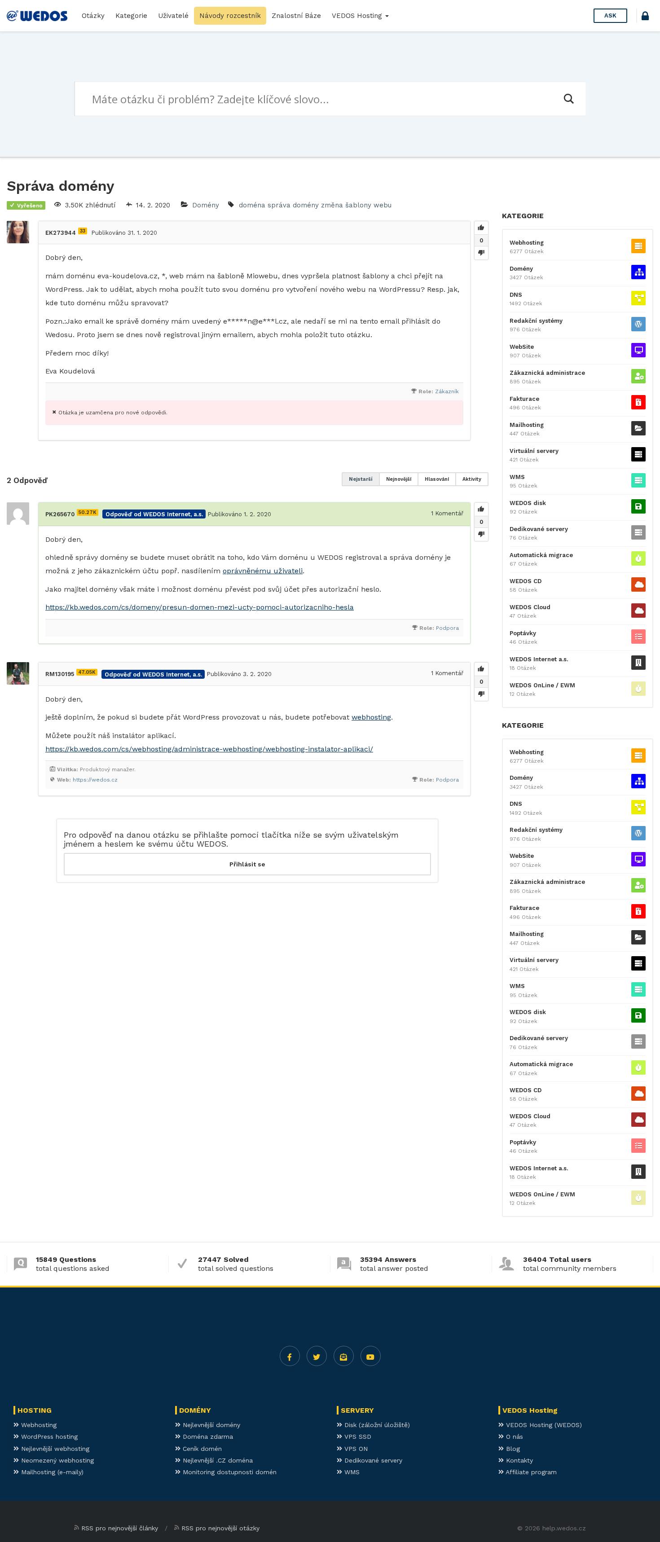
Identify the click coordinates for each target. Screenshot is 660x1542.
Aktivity (471, 479)
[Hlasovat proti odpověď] (481, 534)
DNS (516, 294)
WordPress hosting (48, 1436)
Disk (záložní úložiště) (376, 1424)
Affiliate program (530, 1472)
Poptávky (523, 633)
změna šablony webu (356, 205)
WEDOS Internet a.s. (539, 659)
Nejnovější (398, 479)
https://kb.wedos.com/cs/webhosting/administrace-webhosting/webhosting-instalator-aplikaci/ (209, 749)
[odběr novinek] (344, 1356)
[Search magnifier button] (568, 98)
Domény (205, 205)
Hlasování (437, 479)
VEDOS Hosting (358, 16)
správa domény (293, 205)
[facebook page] (290, 1356)
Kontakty (518, 1460)
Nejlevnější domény (210, 1424)
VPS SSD (356, 1436)
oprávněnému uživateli (263, 571)
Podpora (447, 628)
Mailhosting (527, 425)
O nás (513, 1436)
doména (252, 205)
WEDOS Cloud (530, 607)
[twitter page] (317, 1356)
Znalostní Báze (296, 16)
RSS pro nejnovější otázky (220, 1528)
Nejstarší (361, 479)
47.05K (87, 672)
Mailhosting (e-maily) (51, 1472)
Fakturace (524, 398)
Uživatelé (173, 16)
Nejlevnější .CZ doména (216, 1460)
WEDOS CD (525, 581)
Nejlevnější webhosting (54, 1448)
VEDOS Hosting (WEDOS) (543, 1424)
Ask (610, 15)
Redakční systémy (536, 320)
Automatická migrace (541, 555)
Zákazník (447, 391)
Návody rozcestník (230, 16)
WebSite (522, 346)
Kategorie (131, 16)
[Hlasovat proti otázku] (481, 252)
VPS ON (355, 1448)
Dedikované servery (539, 529)
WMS (517, 477)
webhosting (371, 717)
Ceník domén (201, 1448)
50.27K (88, 512)
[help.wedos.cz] (37, 15)
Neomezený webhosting (56, 1460)
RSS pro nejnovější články (119, 1528)
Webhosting (527, 242)
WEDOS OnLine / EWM (542, 685)
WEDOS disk (528, 503)
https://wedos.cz (95, 780)
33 (82, 231)
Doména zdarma (206, 1436)
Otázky (93, 16)
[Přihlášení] (645, 17)
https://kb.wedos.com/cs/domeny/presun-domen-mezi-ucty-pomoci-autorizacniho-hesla (199, 607)
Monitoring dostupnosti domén (228, 1472)
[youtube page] (371, 1356)
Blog (512, 1448)
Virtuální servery (534, 451)
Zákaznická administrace (547, 372)
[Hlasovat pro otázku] (481, 228)
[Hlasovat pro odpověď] (481, 509)
